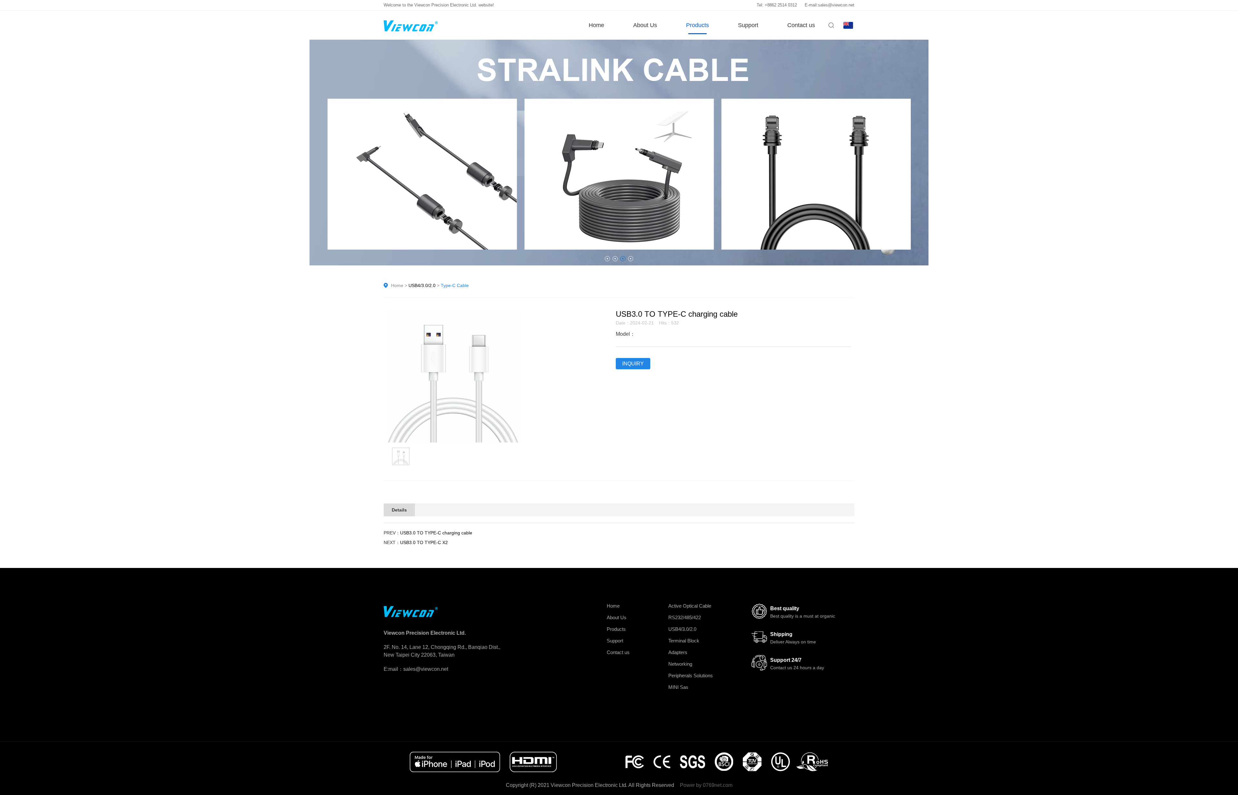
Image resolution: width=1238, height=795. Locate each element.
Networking (680, 664)
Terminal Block (683, 640)
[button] (607, 258)
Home (596, 25)
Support (748, 25)
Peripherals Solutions (690, 675)
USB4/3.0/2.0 (422, 285)
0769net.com (717, 785)
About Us (645, 25)
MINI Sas (678, 687)
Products (697, 25)
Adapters (677, 652)
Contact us (801, 25)
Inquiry (633, 363)
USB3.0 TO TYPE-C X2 (424, 542)
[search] (831, 27)
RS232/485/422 (684, 617)
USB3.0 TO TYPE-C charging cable (436, 532)
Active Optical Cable (689, 606)
